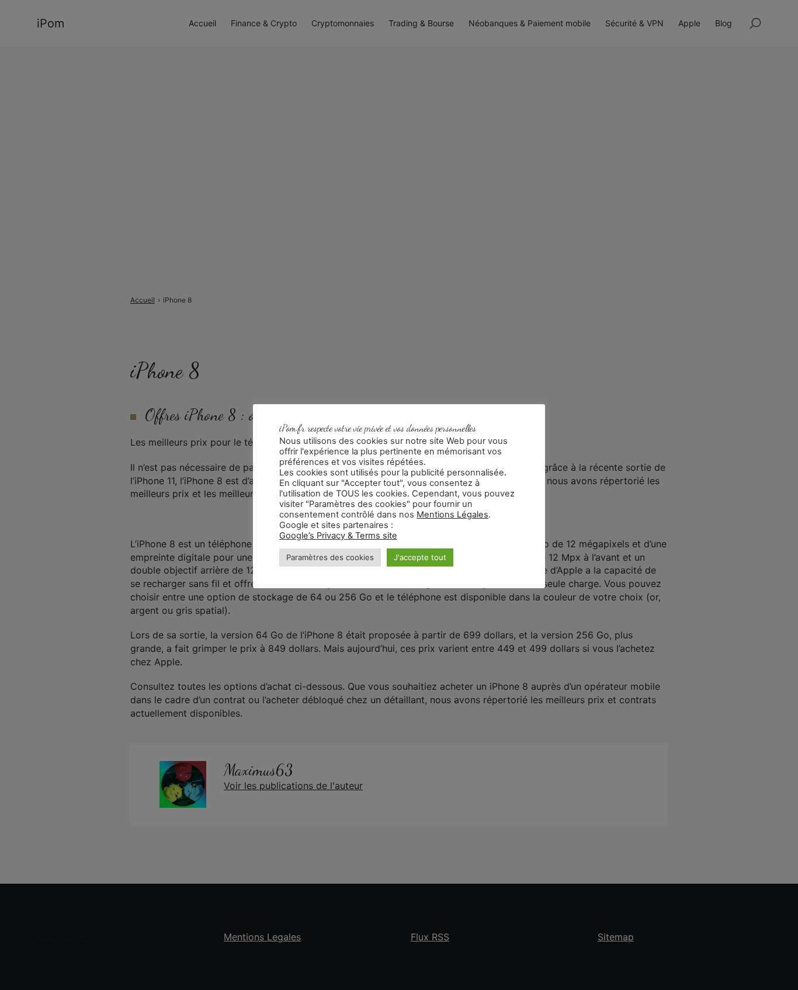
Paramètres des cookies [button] (330, 557)
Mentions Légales (452, 514)
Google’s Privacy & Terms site (338, 535)
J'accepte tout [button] (420, 557)
